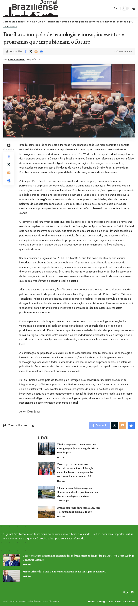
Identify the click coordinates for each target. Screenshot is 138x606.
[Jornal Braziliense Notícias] (30, 8)
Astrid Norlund (16, 59)
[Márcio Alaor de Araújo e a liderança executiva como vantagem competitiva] (11, 576)
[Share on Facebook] (25, 51)
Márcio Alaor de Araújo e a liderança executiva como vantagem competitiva (64, 571)
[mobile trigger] (132, 8)
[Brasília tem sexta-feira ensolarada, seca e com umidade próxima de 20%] (46, 512)
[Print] (41, 51)
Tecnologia (10, 27)
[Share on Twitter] (30, 51)
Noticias (61, 457)
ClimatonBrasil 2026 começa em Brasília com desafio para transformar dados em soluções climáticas (77, 492)
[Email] (36, 51)
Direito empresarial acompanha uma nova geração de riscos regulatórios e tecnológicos (77, 448)
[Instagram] (133, 592)
